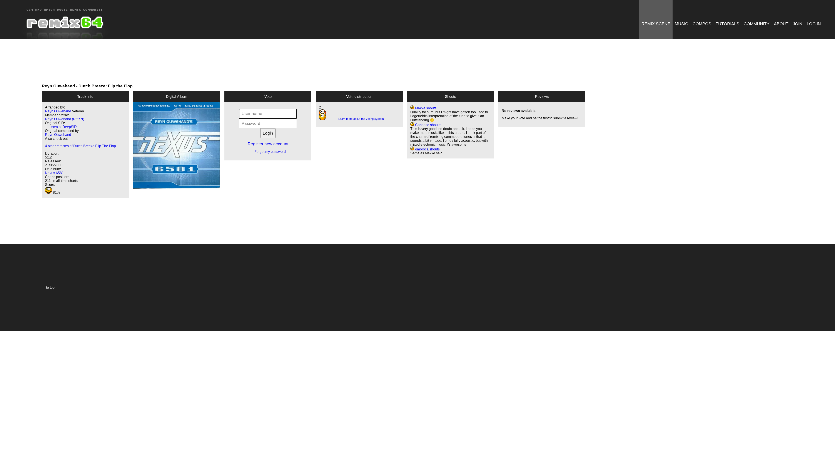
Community (757, 24)
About (781, 24)
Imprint (5, 465)
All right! (4, 458)
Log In (814, 24)
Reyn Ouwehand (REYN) (64, 119)
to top (48, 287)
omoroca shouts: (427, 149)
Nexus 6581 (54, 173)
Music (681, 24)
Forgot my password (268, 151)
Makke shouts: (425, 108)
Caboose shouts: (427, 125)
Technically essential (8, 403)
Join (797, 24)
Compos (702, 24)
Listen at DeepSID (61, 127)
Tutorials (727, 24)
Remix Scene (655, 24)
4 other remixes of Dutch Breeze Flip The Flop (80, 146)
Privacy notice (6, 471)
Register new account (268, 144)
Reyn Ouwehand (58, 86)
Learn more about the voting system (359, 118)
